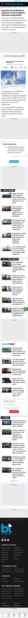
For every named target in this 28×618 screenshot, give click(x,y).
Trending (5, 554)
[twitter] (8, 540)
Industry (5, 559)
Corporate (6, 552)
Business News (4, 6)
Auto (16, 559)
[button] (25, 616)
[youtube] (5, 540)
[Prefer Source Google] (5, 67)
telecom (15, 6)
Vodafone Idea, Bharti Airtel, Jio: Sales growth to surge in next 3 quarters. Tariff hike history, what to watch (15, 149)
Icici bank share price (7, 595)
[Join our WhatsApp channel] (25, 310)
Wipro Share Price (20, 595)
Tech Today (6, 550)
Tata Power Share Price (7, 598)
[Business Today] (14, 4)
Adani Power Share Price (20, 569)
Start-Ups (5, 557)
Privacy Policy (17, 606)
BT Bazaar (25, 1)
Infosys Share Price (7, 593)
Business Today (18, 1)
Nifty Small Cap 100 (20, 581)
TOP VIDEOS (13, 259)
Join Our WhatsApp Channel (13, 56)
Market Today (6, 548)
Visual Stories (18, 552)
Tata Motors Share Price (7, 569)
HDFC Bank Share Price (7, 571)
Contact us (16, 603)
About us (4, 603)
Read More (13, 161)
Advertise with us (6, 606)
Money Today (19, 550)
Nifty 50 (17, 579)
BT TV (16, 557)
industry (10, 6)
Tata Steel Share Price (20, 571)
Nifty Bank (5, 581)
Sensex (5, 579)
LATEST (6, 418)
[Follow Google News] (14, 67)
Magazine (18, 554)
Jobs (4, 561)
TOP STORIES (8, 190)
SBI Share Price (19, 593)
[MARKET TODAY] (8, 344)
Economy (18, 548)
